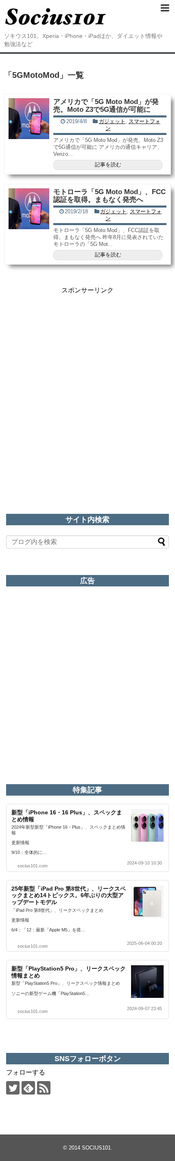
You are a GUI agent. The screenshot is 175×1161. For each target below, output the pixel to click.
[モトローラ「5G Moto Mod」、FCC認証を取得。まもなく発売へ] (29, 208)
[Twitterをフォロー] (13, 1088)
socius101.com (33, 865)
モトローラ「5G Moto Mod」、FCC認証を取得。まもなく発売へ (109, 195)
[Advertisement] (87, 382)
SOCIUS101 (96, 1148)
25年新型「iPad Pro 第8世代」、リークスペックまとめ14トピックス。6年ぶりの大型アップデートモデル (68, 895)
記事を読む (108, 164)
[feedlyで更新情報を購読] (28, 1088)
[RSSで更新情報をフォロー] (43, 1088)
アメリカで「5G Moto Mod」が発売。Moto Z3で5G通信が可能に (106, 105)
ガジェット (112, 121)
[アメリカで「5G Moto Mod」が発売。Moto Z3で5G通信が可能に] (29, 118)
